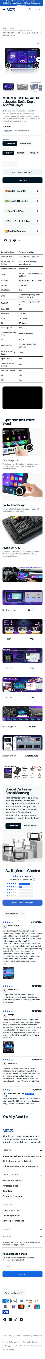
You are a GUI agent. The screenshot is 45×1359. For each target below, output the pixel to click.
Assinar (21, 1295)
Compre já (22, 180)
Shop (12, 28)
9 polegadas (10, 144)
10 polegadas (26, 144)
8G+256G (35, 153)
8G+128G (21, 153)
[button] (3, 9)
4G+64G (9, 153)
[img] (7, 922)
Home (4, 28)
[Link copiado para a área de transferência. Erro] (19, 240)
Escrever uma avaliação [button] (22, 902)
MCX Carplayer (14, 1356)
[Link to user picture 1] (8, 973)
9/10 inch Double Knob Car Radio (16, 30)
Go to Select (13, 826)
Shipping (6, 131)
